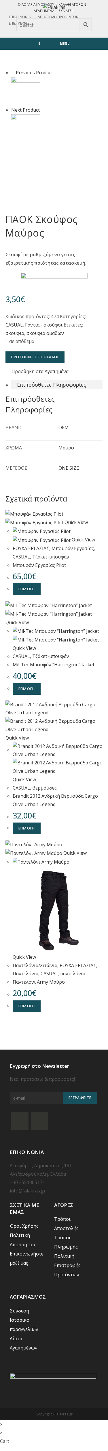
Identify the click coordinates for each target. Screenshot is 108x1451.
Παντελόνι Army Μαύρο (39, 982)
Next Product (25, 110)
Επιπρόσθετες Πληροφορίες (51, 384)
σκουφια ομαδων (45, 333)
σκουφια (14, 333)
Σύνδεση (66, 10)
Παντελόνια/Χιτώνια (35, 965)
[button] (37, 371)
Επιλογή (26, 589)
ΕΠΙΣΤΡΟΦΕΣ (19, 23)
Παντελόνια (25, 973)
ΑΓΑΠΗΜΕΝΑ (44, 10)
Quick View (76, 522)
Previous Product (34, 72)
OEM (63, 427)
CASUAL (14, 325)
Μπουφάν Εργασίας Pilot (39, 565)
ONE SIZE (68, 468)
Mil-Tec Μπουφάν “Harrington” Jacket (53, 664)
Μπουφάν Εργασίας (73, 548)
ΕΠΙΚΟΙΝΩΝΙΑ (20, 16)
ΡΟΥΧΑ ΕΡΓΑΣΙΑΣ (31, 548)
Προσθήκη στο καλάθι (35, 357)
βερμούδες (44, 788)
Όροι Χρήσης (24, 1226)
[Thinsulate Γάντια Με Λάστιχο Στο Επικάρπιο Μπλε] (25, 128)
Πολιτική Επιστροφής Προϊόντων (67, 1265)
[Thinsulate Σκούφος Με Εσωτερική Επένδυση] (25, 91)
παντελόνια (72, 973)
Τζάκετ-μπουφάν (50, 557)
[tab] (57, 384)
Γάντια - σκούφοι (43, 325)
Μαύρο (66, 448)
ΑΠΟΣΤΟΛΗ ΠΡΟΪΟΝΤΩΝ (58, 16)
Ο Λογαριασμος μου (36, 4)
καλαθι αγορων (72, 4)
